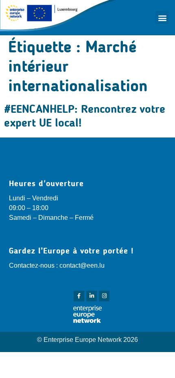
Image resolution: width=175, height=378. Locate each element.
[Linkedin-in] (91, 296)
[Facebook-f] (79, 296)
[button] (162, 17)
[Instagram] (104, 296)
